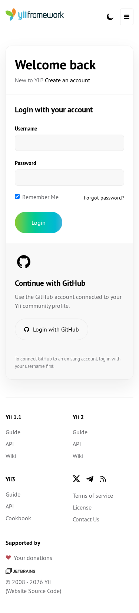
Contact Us (86, 519)
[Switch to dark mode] (110, 16)
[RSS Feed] (103, 478)
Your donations (33, 557)
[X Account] (76, 478)
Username (26, 128)
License (82, 507)
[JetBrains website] (20, 570)
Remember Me (40, 197)
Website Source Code (33, 590)
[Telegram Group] (89, 478)
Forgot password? (104, 197)
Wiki (11, 455)
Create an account (67, 80)
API (10, 444)
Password (25, 163)
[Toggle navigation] (126, 17)
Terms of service (93, 495)
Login (39, 222)
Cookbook (18, 518)
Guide (13, 432)
